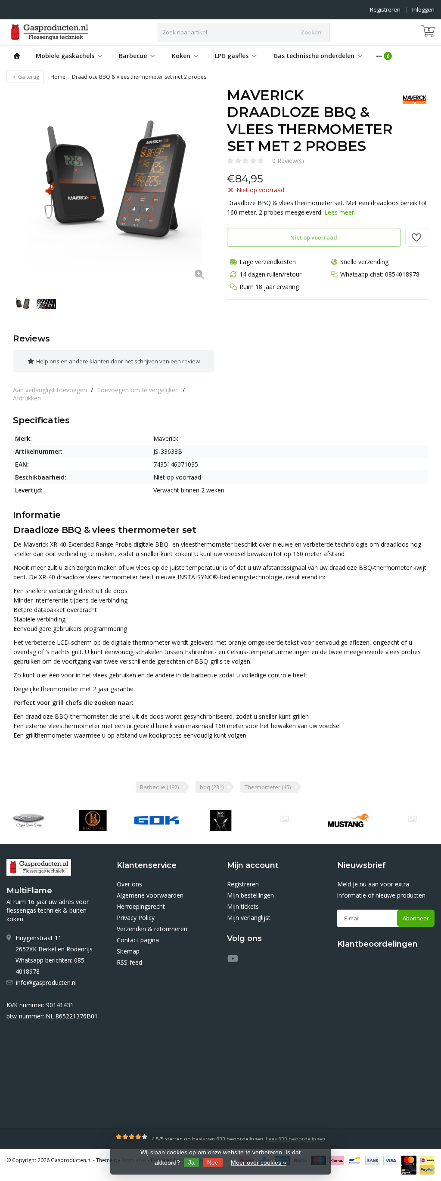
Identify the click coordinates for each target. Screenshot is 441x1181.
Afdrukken (27, 398)
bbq (212, 787)
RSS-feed (129, 962)
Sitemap (128, 951)
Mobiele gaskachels (65, 56)
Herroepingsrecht (141, 906)
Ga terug (28, 76)
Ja (191, 1162)
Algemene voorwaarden (150, 895)
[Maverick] (412, 100)
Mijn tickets (243, 906)
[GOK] (156, 820)
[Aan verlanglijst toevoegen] (417, 237)
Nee (212, 1162)
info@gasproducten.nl (46, 982)
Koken (181, 56)
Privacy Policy (136, 917)
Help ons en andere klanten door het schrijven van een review (118, 361)
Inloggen (423, 9)
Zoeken (311, 32)
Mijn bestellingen (250, 895)
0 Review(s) (288, 161)
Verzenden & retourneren (152, 929)
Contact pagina (138, 940)
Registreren (385, 9)
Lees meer (339, 212)
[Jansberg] (221, 820)
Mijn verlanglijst (248, 917)
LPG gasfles (231, 56)
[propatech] (412, 819)
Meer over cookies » (258, 1162)
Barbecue (133, 56)
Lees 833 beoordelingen (295, 1139)
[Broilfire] (93, 820)
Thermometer (268, 787)
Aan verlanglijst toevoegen (50, 390)
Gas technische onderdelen (313, 56)
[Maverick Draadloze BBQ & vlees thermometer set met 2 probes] (113, 187)
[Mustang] (284, 819)
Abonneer (416, 918)
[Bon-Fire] (28, 820)
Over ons (129, 884)
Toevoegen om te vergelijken (138, 390)
